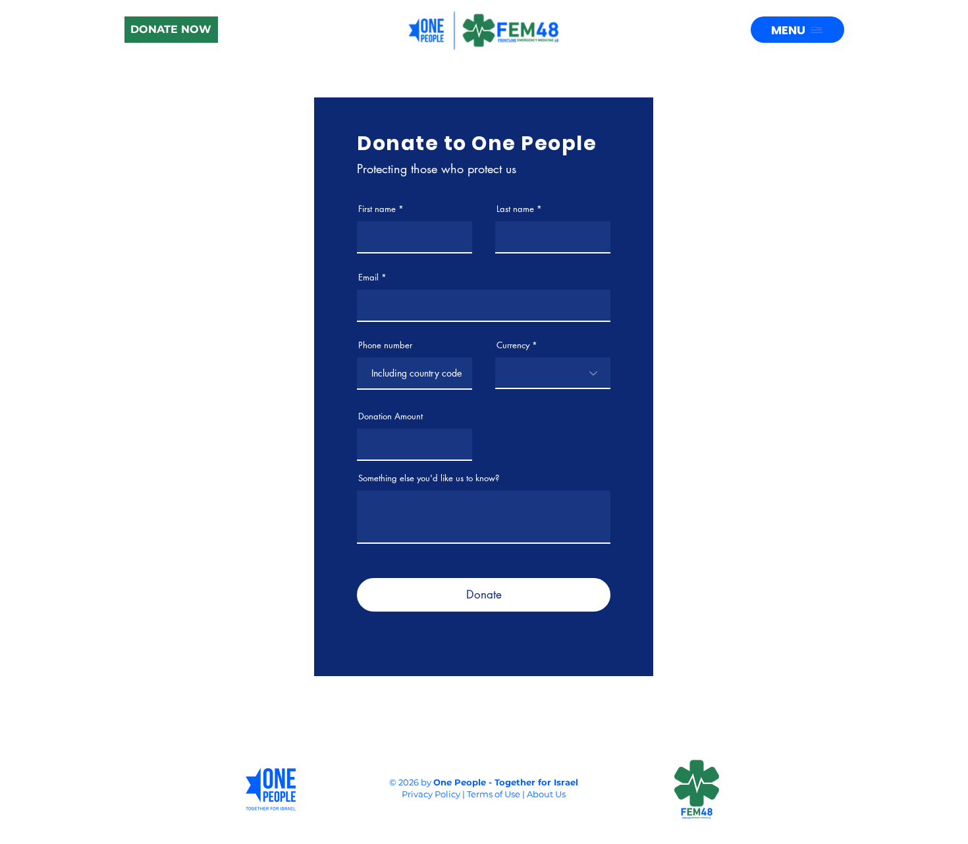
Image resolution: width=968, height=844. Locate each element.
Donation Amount (390, 416)
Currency (513, 345)
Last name (515, 209)
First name (377, 209)
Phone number (385, 345)
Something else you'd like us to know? (428, 478)
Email (368, 277)
